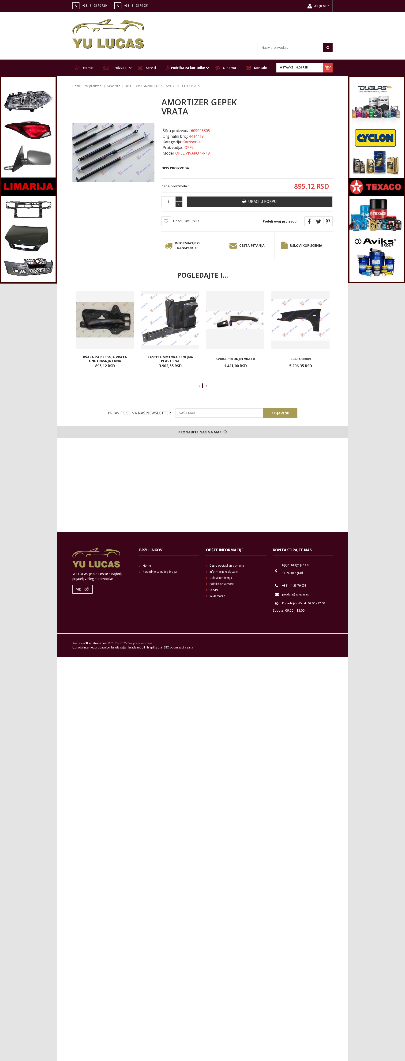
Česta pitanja (252, 245)
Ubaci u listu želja (186, 221)
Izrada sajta (119, 647)
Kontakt (260, 67)
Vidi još (82, 589)
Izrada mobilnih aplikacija (145, 647)
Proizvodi (120, 67)
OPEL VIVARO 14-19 (148, 86)
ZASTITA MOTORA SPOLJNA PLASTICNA (170, 359)
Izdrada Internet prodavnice (91, 647)
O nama (229, 67)
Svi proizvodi (93, 86)
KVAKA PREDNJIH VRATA (235, 359)
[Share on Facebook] (309, 221)
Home (87, 67)
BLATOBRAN (300, 359)
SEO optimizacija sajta (178, 647)
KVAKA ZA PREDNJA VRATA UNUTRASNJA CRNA (105, 359)
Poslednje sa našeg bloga (160, 572)
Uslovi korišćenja (306, 245)
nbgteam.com (98, 643)
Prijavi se (280, 413)
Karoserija (113, 86)
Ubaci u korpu (261, 201)
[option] (105, 333)
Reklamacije (217, 596)
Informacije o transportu (187, 245)
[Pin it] (328, 221)
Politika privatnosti (222, 584)
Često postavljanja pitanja (227, 566)
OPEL (128, 86)
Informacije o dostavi (224, 572)
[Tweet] (318, 221)
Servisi (150, 67)
